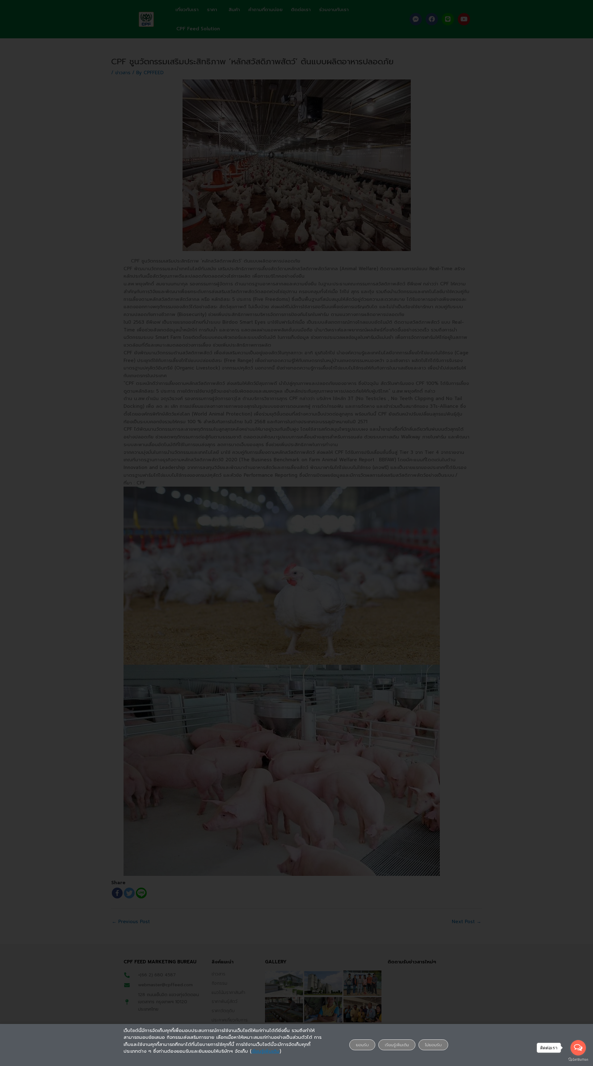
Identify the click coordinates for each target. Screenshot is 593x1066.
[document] (296, 533)
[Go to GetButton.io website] (578, 1060)
